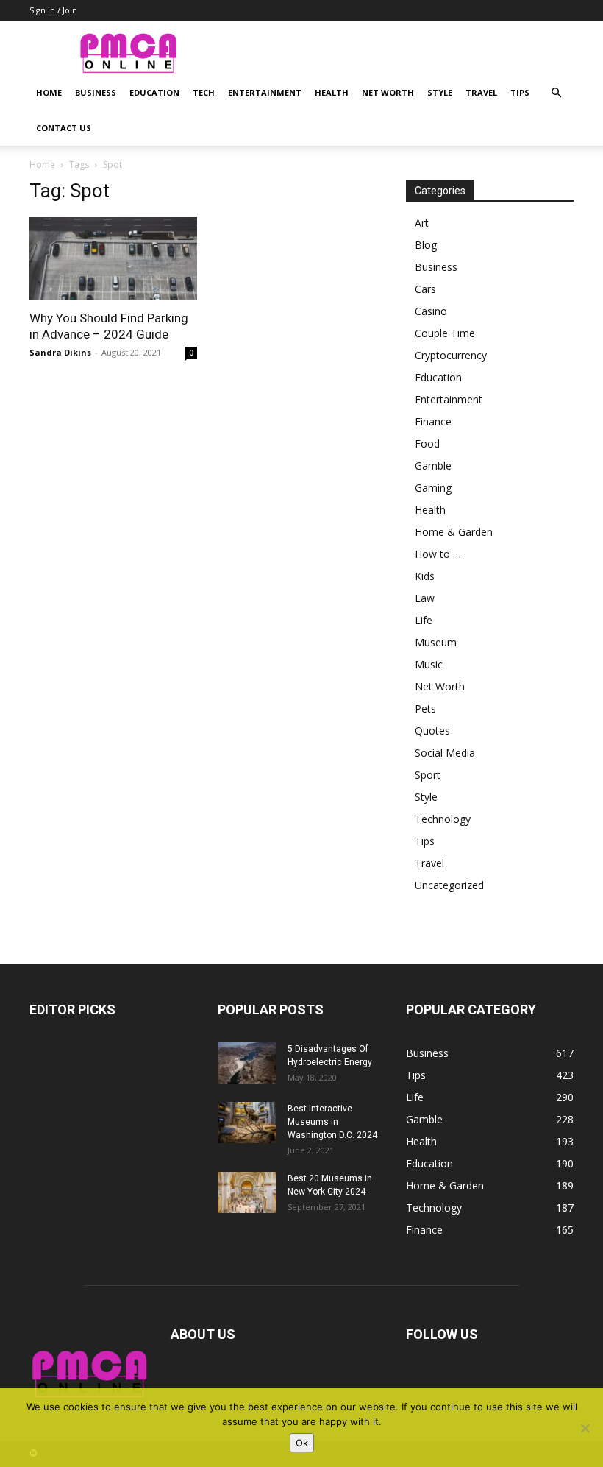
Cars (425, 289)
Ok (302, 1443)
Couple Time (445, 333)
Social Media (445, 753)
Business (95, 92)
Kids (425, 576)
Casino (431, 311)
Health (332, 92)
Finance (433, 421)
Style (439, 92)
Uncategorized (449, 885)
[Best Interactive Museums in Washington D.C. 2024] (247, 1122)
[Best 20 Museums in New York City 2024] (247, 1192)
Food (427, 443)
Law (425, 598)
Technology (443, 819)
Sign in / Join (53, 9)
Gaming (433, 488)
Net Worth (388, 92)
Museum (436, 642)
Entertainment (265, 92)
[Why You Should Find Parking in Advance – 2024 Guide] (113, 258)
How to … (438, 554)
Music (429, 664)
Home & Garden (454, 532)
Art (422, 223)
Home (49, 92)
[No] (584, 1428)
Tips (519, 92)
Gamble (433, 466)
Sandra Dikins (60, 352)
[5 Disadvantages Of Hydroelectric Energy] (247, 1063)
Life (423, 620)
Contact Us (63, 127)
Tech (204, 92)
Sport (427, 775)
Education (154, 92)
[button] (556, 93)
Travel (481, 92)
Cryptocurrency (451, 355)
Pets (425, 708)
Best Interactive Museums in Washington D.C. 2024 (332, 1121)
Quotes (432, 731)
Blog (426, 245)
